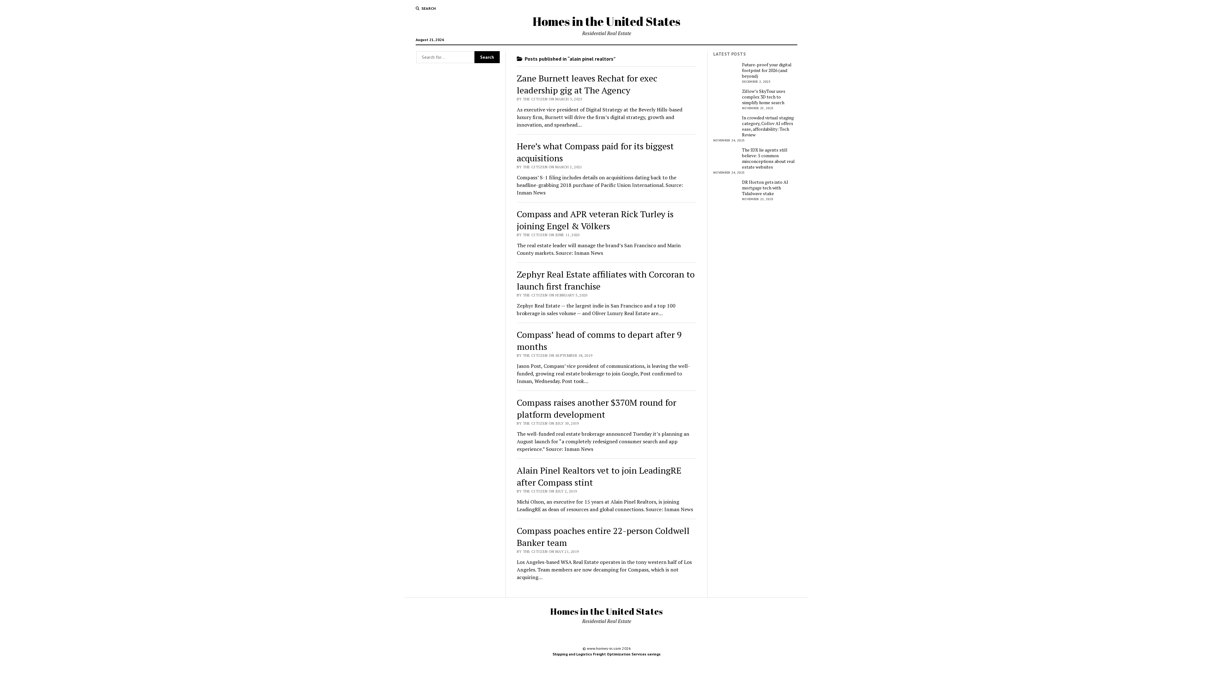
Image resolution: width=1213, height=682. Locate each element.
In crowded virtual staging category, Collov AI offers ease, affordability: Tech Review (768, 126)
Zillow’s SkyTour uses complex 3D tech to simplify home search (763, 96)
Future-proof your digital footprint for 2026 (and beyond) (767, 70)
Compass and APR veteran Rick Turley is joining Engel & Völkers (595, 220)
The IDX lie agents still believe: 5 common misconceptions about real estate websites (768, 158)
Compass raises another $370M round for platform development (596, 408)
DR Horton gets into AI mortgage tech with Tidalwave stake (765, 187)
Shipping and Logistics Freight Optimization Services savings (606, 654)
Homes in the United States (606, 21)
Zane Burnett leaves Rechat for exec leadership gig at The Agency (587, 84)
